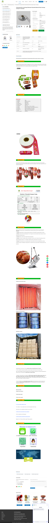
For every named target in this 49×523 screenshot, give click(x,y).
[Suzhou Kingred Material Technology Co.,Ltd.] (6, 1)
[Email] (2, 45)
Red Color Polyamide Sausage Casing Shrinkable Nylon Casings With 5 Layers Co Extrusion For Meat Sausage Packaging (19, 502)
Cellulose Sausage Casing (6, 14)
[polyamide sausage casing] (23, 18)
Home (16, 1)
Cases (36, 1)
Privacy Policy (13, 522)
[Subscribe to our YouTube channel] (47, 265)
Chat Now (35, 30)
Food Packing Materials (6, 8)
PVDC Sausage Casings (6, 16)
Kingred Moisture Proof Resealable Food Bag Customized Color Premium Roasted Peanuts (19, 514)
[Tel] (8, 45)
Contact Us (30, 1)
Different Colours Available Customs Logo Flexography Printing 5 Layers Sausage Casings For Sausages (43, 502)
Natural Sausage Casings (6, 17)
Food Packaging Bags (6, 19)
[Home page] (28, 461)
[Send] (47, 522)
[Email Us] (47, 256)
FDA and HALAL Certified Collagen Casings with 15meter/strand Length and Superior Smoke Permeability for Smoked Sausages (27, 502)
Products (20, 1)
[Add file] (33, 522)
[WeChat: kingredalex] (6, 45)
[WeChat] (19, 486)
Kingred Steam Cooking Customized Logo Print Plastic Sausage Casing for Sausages (20, 519)
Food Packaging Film (5, 22)
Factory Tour (3, 514)
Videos (23, 1)
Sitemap (2, 519)
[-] (11, 38)
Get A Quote (41, 30)
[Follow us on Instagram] (47, 267)
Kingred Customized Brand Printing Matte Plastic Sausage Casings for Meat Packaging (20, 516)
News (33, 1)
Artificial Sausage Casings (11, 4)
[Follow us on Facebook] (47, 262)
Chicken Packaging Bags (6, 11)
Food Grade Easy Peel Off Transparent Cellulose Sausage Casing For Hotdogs (35, 502)
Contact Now (41, 1)
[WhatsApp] (47, 258)
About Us (26, 1)
